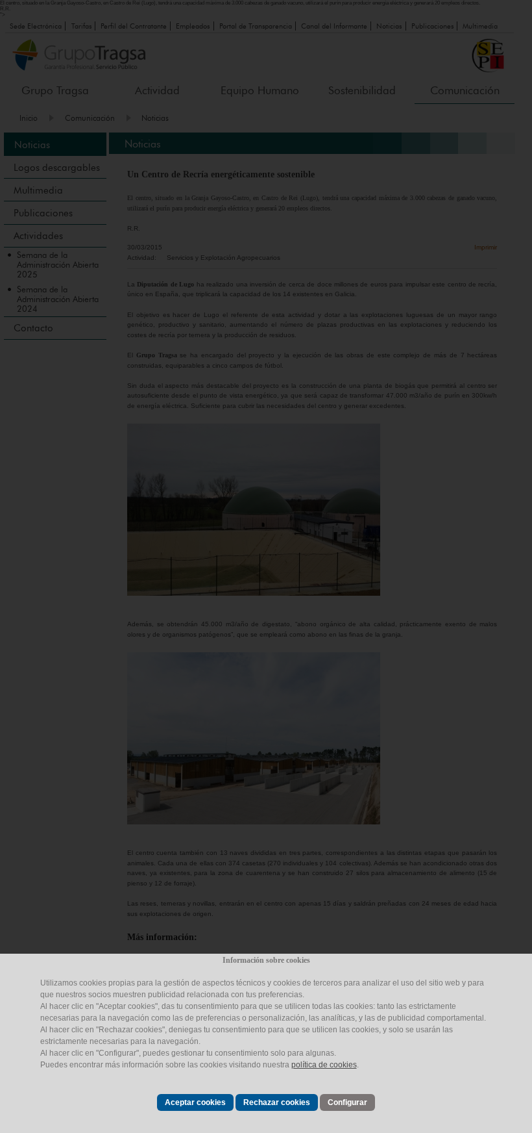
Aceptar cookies (195, 1102)
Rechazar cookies (276, 1102)
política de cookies (324, 1064)
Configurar (347, 1102)
